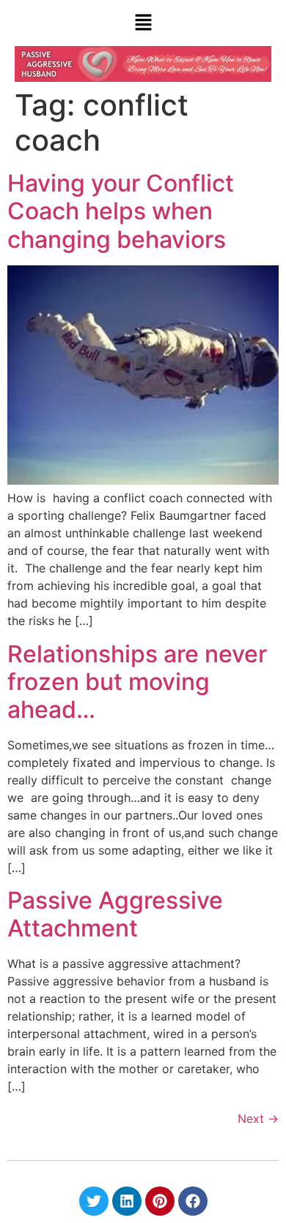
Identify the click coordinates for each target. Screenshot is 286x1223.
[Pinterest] (160, 1201)
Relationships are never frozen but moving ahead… (137, 682)
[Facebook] (193, 1201)
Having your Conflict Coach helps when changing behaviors (120, 211)
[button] (143, 23)
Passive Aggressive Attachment (115, 914)
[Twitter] (94, 1201)
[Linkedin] (127, 1201)
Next (258, 1118)
